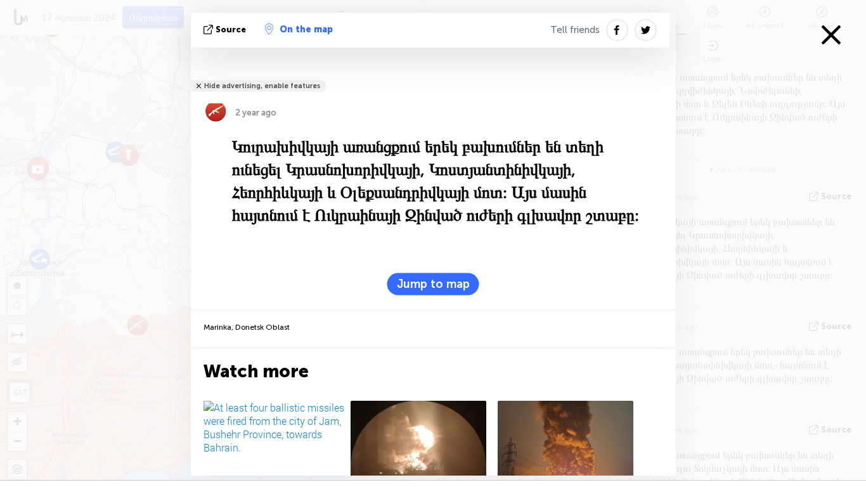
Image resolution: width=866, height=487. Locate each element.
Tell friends (575, 30)
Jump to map (433, 284)
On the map (306, 29)
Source (231, 29)
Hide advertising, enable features (262, 86)
